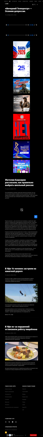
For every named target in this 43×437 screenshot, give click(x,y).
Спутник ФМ (14, 1)
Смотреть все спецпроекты (11, 429)
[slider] (16, 24)
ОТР (23, 409)
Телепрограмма (8, 396)
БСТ (10, 1)
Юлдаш (19, 1)
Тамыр (35, 1)
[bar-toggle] (37, 4)
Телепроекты (8, 394)
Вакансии (7, 402)
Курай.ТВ (24, 407)
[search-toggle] (35, 4)
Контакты (7, 404)
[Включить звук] (35, 216)
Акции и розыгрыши (9, 391)
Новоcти (6, 1)
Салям (39, 1)
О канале (7, 399)
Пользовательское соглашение (11, 407)
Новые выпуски (8, 389)
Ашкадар (31, 1)
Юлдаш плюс (25, 1)
